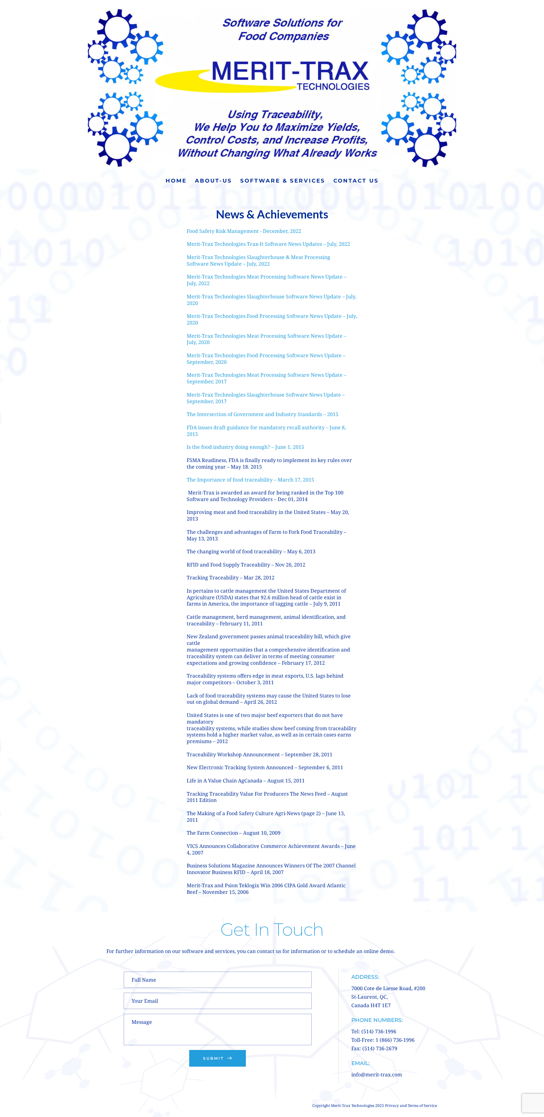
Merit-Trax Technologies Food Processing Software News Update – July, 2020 (272, 319)
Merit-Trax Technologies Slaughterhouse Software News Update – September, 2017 (266, 398)
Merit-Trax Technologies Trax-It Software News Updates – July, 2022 (269, 243)
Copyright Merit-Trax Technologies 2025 (348, 1105)
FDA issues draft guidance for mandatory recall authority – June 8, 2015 (267, 430)
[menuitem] (176, 181)
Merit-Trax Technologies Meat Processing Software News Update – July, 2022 (267, 280)
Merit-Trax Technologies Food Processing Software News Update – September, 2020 (267, 358)
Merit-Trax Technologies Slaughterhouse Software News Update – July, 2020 (272, 300)
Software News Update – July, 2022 (229, 263)
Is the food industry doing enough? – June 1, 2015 (245, 446)
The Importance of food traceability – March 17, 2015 (250, 479)
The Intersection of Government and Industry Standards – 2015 (262, 414)
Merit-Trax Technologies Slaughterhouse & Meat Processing (259, 257)
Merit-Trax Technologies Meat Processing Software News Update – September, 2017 (267, 378)
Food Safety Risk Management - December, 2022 (244, 231)
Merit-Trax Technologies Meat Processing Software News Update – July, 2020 (267, 339)
